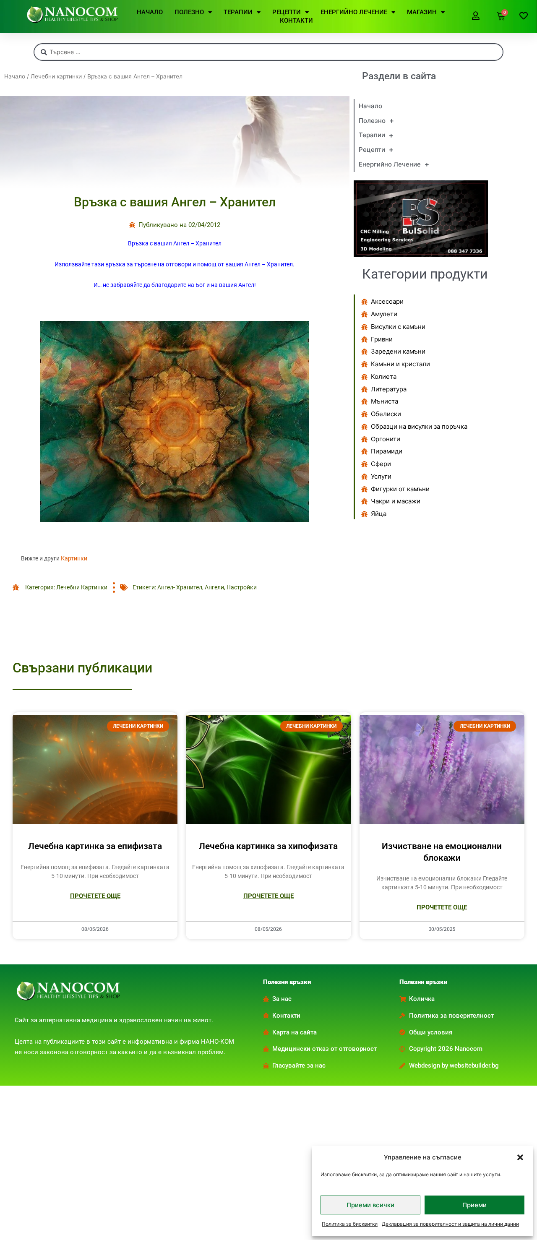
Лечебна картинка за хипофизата (268, 846)
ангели (214, 587)
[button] (520, 1157)
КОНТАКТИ (296, 20)
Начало (14, 76)
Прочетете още (95, 896)
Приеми (474, 1205)
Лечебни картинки (56, 76)
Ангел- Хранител (179, 587)
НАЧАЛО (150, 12)
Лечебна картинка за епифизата (95, 846)
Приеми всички (370, 1205)
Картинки (74, 558)
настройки (242, 587)
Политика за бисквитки (350, 1224)
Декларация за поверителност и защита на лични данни (450, 1224)
